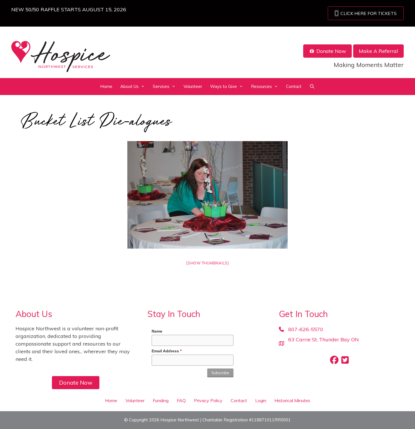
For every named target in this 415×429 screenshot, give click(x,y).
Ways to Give (223, 86)
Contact (294, 86)
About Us (129, 86)
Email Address (167, 351)
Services (161, 86)
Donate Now (330, 51)
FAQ (181, 400)
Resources (261, 86)
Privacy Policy (208, 400)
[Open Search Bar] (312, 86)
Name (157, 331)
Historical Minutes (292, 400)
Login (260, 400)
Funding (161, 400)
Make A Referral (378, 51)
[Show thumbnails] (207, 263)
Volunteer (193, 86)
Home (106, 86)
